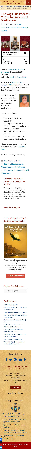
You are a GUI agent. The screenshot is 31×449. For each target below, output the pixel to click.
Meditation (8, 161)
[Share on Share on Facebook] (1, 439)
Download (5, 72)
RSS (24, 77)
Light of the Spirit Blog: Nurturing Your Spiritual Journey (17, 6)
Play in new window (16, 69)
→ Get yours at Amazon (15, 275)
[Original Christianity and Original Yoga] (13, 2)
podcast (17, 161)
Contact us (15, 387)
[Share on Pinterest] (1, 445)
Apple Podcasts (16, 77)
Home (1, 6)
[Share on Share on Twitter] (1, 442)
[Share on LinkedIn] (1, 447)
